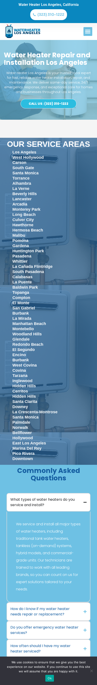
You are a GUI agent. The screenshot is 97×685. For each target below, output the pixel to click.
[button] (87, 31)
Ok (50, 678)
